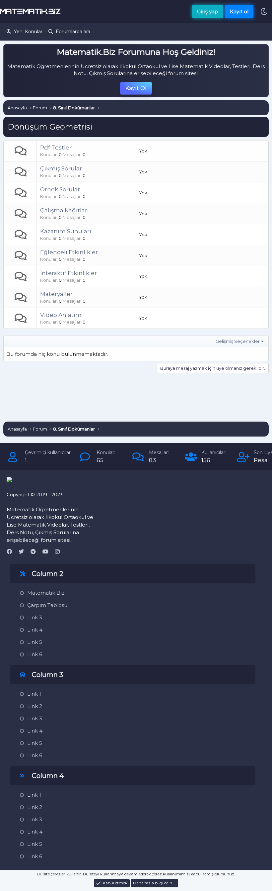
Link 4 (34, 630)
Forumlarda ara (73, 32)
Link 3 (34, 617)
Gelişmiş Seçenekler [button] (238, 341)
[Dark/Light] (264, 11)
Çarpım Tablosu (47, 605)
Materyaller (56, 294)
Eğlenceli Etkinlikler (69, 252)
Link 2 (34, 706)
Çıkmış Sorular (61, 168)
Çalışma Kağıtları (64, 210)
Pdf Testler (56, 147)
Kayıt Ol (136, 88)
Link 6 (34, 654)
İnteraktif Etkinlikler (68, 273)
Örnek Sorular (60, 189)
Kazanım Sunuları (65, 231)
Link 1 (34, 694)
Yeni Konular (28, 32)
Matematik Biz (45, 593)
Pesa (261, 460)
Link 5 (34, 642)
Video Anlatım (61, 315)
